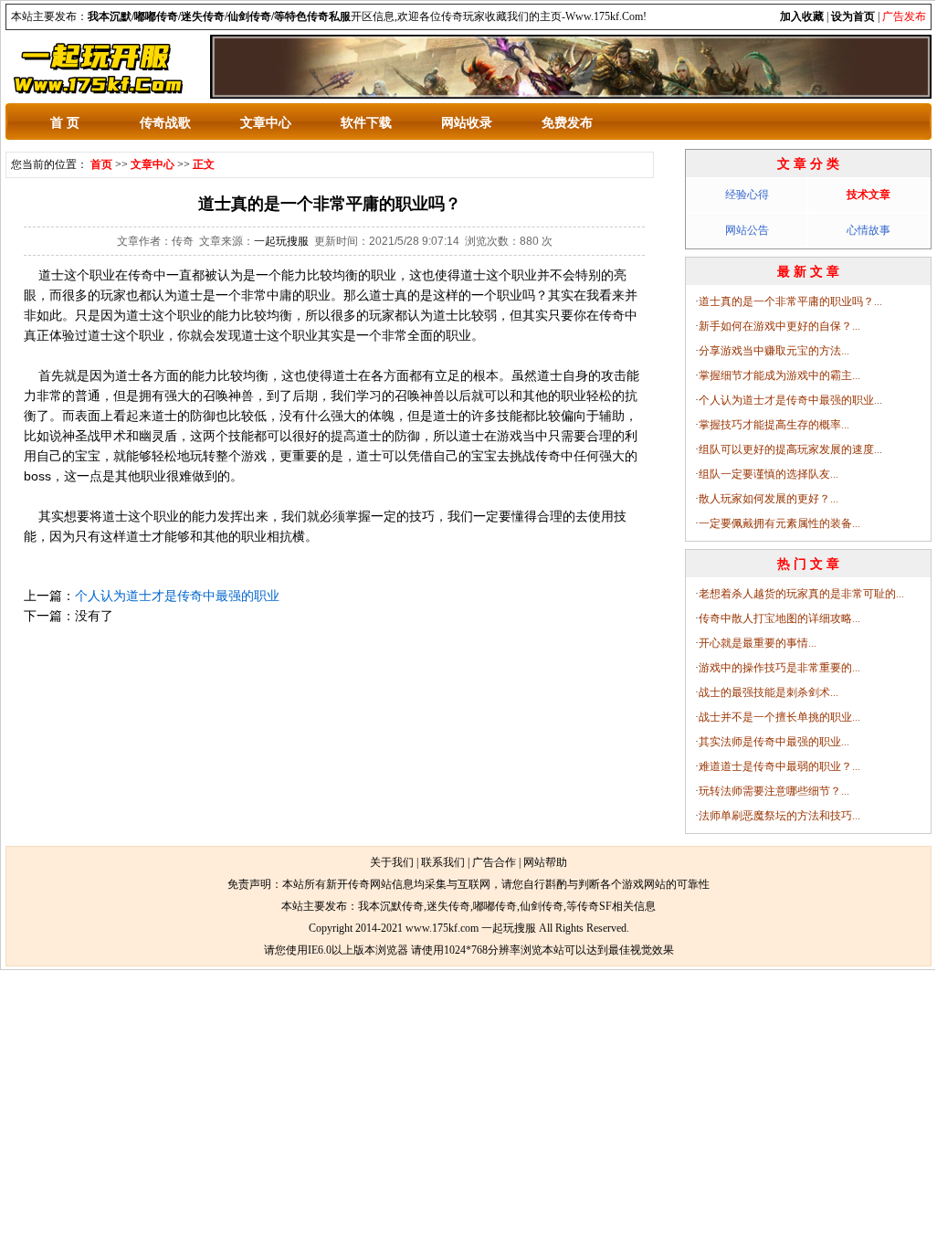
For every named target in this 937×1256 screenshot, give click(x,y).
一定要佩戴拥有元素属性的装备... (779, 523)
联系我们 (443, 862)
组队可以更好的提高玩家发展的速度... (790, 449)
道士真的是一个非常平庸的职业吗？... (790, 301)
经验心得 (747, 194)
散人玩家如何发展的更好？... (768, 498)
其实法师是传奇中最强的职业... (774, 741)
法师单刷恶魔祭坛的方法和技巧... (779, 815)
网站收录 (466, 123)
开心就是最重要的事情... (757, 643)
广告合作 (494, 862)
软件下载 (366, 123)
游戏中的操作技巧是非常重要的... (779, 667)
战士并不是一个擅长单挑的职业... (779, 717)
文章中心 (265, 123)
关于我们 (392, 862)
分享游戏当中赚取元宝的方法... (774, 350)
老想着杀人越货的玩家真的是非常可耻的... (801, 593)
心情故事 (868, 230)
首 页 (64, 123)
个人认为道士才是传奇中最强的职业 (177, 595)
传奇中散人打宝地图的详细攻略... (779, 618)
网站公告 (747, 230)
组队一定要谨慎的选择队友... (768, 474)
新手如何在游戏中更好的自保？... (779, 326)
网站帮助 (545, 862)
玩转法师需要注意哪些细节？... (774, 791)
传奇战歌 (165, 123)
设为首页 (853, 16)
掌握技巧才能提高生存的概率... (774, 424)
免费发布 (567, 123)
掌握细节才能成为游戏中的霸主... (779, 375)
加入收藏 (802, 16)
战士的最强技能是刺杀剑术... (768, 692)
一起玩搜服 (281, 241)
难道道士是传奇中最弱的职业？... (779, 766)
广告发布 (904, 16)
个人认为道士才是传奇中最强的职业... (790, 400)
